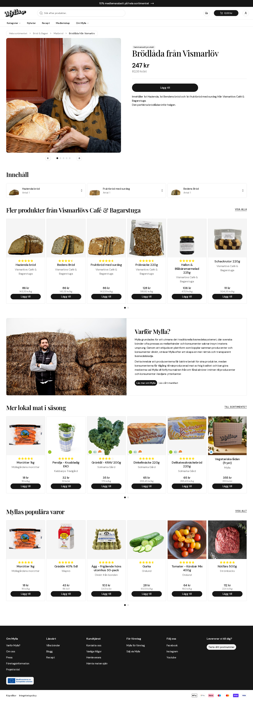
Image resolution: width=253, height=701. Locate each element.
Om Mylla (81, 23)
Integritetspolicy (28, 695)
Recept (46, 23)
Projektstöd (13, 669)
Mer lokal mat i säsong (36, 407)
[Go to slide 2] (60, 158)
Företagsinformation (17, 663)
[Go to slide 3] (63, 158)
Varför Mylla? (13, 645)
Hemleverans (93, 657)
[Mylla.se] (15, 13)
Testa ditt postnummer (221, 647)
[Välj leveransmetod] (206, 13)
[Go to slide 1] (57, 158)
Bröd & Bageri (40, 33)
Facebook (172, 645)
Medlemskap (63, 23)
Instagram (172, 651)
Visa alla (241, 209)
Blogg (49, 651)
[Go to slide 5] (70, 158)
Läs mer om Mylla (145, 382)
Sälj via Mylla (133, 651)
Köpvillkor (11, 695)
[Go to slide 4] (66, 158)
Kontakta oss (93, 645)
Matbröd (58, 33)
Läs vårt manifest (168, 382)
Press (9, 657)
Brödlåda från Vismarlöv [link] (82, 33)
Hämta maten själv (97, 663)
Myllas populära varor (35, 511)
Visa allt (241, 510)
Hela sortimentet (18, 33)
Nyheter (31, 23)
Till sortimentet (235, 406)
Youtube (171, 657)
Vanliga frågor (94, 651)
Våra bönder (53, 645)
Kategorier (12, 23)
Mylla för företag (135, 645)
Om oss (10, 651)
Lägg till (165, 87)
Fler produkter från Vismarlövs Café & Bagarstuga (73, 210)
